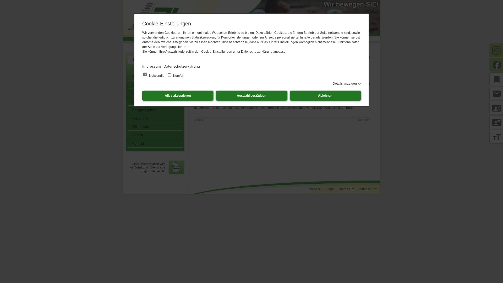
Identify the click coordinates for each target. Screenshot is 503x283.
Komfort (178, 76)
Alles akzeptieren (178, 95)
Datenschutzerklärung (181, 66)
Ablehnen (325, 95)
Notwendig (156, 76)
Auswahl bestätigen (251, 95)
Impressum (151, 66)
